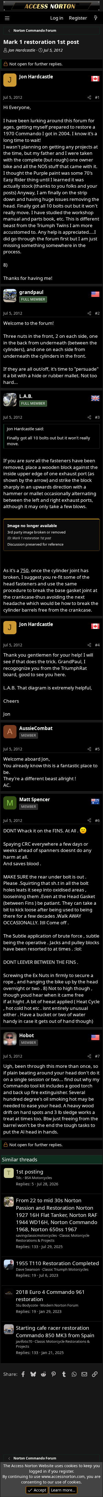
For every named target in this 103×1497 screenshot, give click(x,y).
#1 (97, 97)
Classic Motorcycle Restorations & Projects (52, 1238)
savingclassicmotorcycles (36, 1235)
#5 (97, 749)
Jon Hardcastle (22, 50)
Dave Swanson (28, 1269)
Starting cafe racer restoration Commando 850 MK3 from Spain (55, 1331)
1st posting (29, 1171)
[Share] (89, 97)
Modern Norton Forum (59, 1305)
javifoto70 (24, 1341)
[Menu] (7, 18)
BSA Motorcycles (38, 1177)
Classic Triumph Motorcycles (65, 1269)
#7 (97, 1056)
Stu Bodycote (27, 1305)
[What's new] (95, 17)
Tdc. (19, 1177)
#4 (97, 644)
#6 (97, 820)
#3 (97, 417)
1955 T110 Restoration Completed (57, 1263)
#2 (97, 313)
